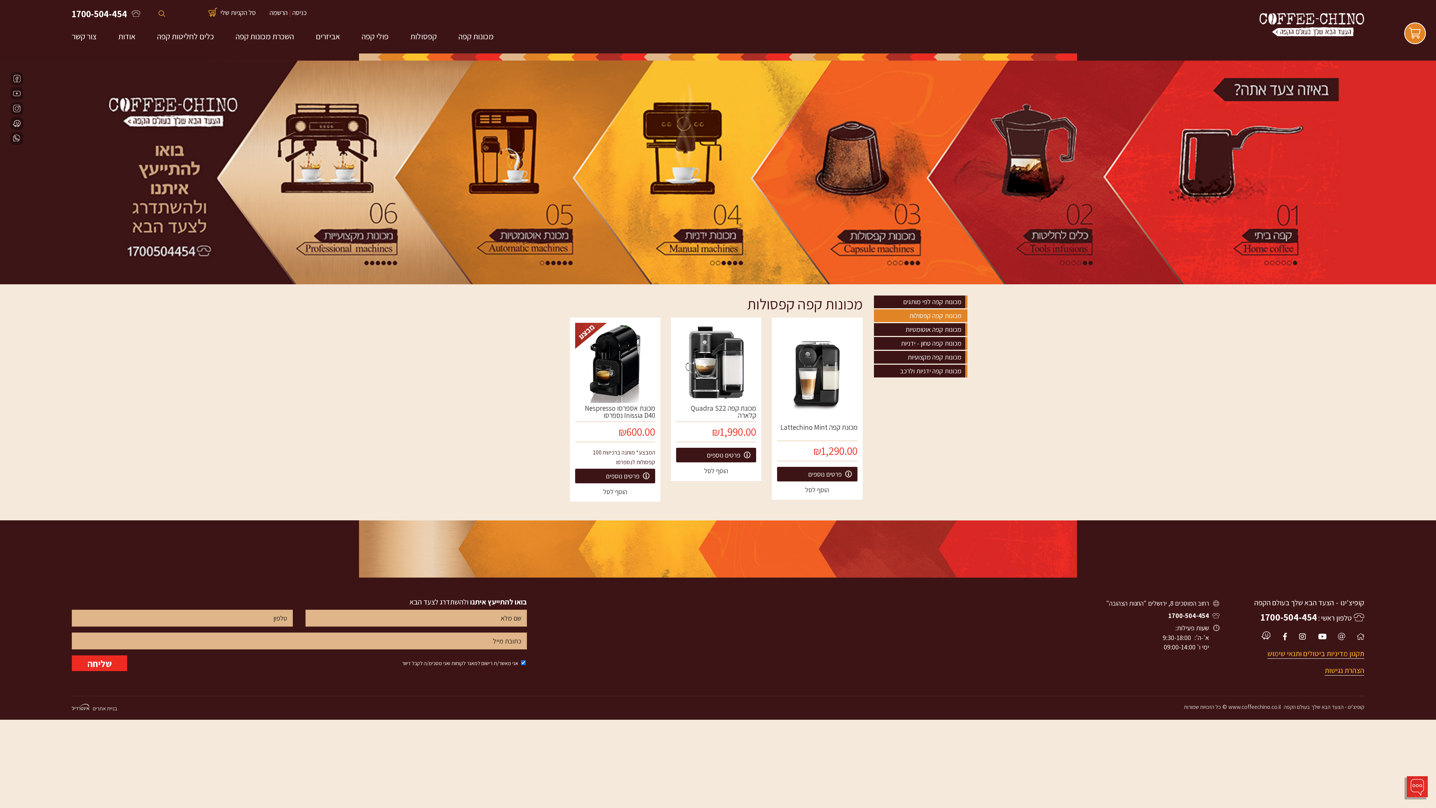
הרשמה (279, 12)
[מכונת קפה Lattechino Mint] (817, 372)
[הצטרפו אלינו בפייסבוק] (16, 78)
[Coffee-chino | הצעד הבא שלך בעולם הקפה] (1311, 34)
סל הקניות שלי (238, 12)
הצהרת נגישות (1344, 670)
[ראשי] (1360, 637)
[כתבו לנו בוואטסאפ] (16, 138)
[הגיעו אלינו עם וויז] (16, 123)
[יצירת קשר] (1342, 637)
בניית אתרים (105, 708)
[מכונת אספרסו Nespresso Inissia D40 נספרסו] (615, 363)
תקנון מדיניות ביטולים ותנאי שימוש (1315, 653)
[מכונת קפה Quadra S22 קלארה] (716, 363)
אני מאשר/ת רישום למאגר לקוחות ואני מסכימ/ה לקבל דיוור (460, 663)
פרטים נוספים (825, 474)
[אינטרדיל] (80, 708)
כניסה (299, 12)
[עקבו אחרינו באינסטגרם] (16, 108)
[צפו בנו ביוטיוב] (16, 93)
